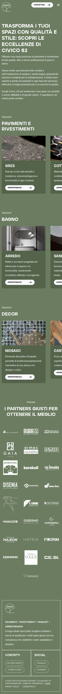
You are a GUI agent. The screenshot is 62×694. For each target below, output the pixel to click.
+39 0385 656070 (14, 663)
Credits (47, 683)
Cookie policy (29, 687)
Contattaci (42, 5)
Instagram (41, 670)
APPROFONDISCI (20, 188)
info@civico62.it (15, 670)
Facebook (41, 663)
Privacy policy (12, 687)
